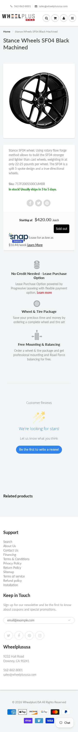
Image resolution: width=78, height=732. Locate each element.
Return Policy (12, 567)
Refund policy (12, 580)
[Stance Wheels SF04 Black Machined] (39, 100)
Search (7, 541)
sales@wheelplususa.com (53, 6)
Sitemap (8, 572)
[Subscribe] (69, 620)
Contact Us (10, 550)
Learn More (34, 245)
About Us (9, 546)
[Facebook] (19, 635)
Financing (9, 554)
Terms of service (14, 576)
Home (6, 31)
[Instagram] (39, 635)
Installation (10, 585)
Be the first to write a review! (39, 449)
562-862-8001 (22, 6)
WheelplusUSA (32, 702)
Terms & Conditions (16, 559)
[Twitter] (8, 635)
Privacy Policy (12, 563)
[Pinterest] (29, 635)
